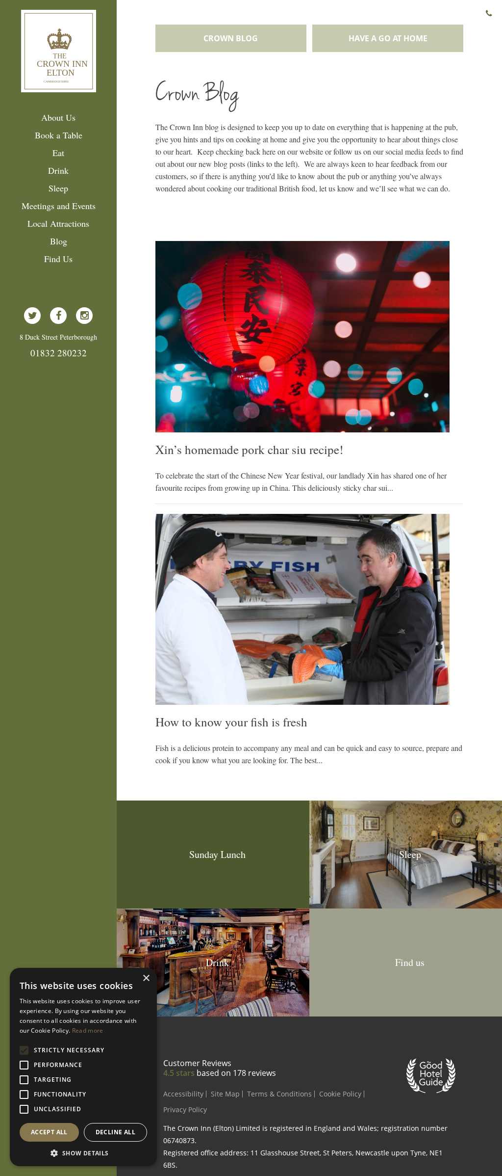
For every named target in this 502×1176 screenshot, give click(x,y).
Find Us (58, 259)
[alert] (83, 1067)
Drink (58, 170)
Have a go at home (388, 38)
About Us (58, 117)
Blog (58, 241)
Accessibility (183, 1093)
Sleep (58, 188)
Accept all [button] (49, 1132)
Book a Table (58, 135)
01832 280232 (58, 353)
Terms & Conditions (279, 1093)
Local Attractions (58, 223)
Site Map (225, 1093)
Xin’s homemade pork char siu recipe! (249, 449)
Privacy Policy (185, 1109)
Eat (58, 153)
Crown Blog (230, 38)
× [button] (146, 978)
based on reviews (236, 1073)
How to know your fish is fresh (231, 722)
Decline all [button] (115, 1132)
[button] (83, 1152)
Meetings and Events (59, 206)
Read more (87, 1030)
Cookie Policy (340, 1093)
